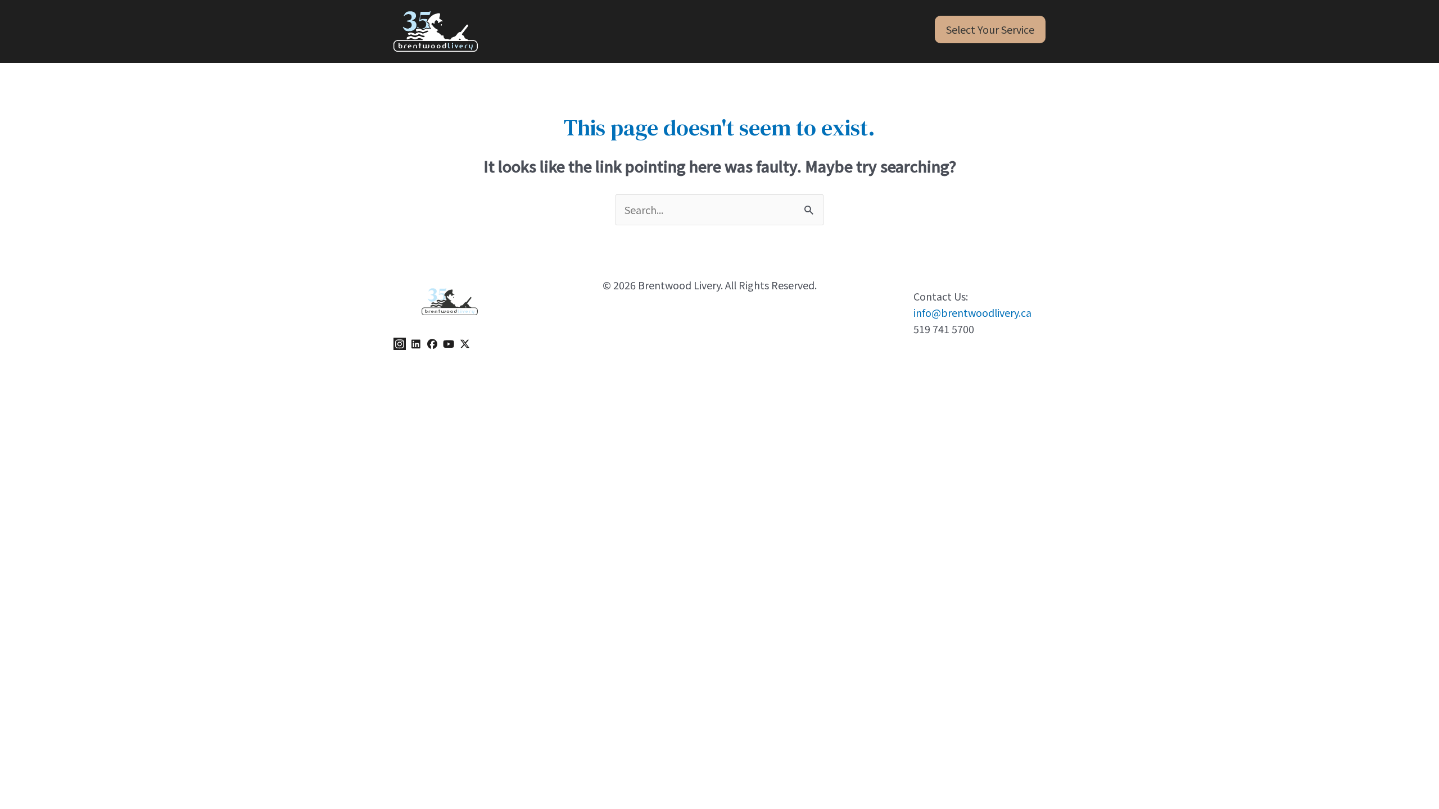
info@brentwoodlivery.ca (972, 312)
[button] (990, 29)
